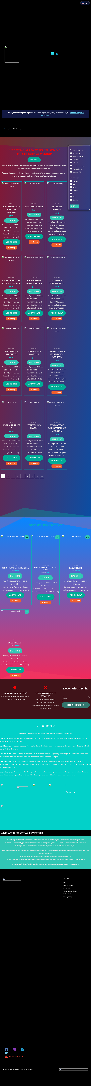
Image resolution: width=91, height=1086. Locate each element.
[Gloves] (71, 159)
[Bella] (71, 187)
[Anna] (71, 184)
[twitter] (6, 1053)
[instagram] (14, 1049)
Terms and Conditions (70, 891)
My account (66, 888)
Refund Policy (67, 894)
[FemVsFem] (71, 156)
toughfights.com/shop (34, 153)
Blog (64, 883)
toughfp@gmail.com (26, 176)
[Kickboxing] (71, 166)
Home (6, 129)
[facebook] (6, 1049)
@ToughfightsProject (49, 176)
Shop (11, 129)
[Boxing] (71, 153)
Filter (74, 206)
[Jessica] (71, 200)
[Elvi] (71, 193)
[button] (57, 54)
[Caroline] (71, 190)
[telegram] (22, 1049)
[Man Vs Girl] (71, 169)
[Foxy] (71, 196)
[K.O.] (71, 162)
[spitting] (71, 172)
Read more (11, 220)
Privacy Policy (67, 897)
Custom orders (68, 885)
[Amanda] (71, 181)
